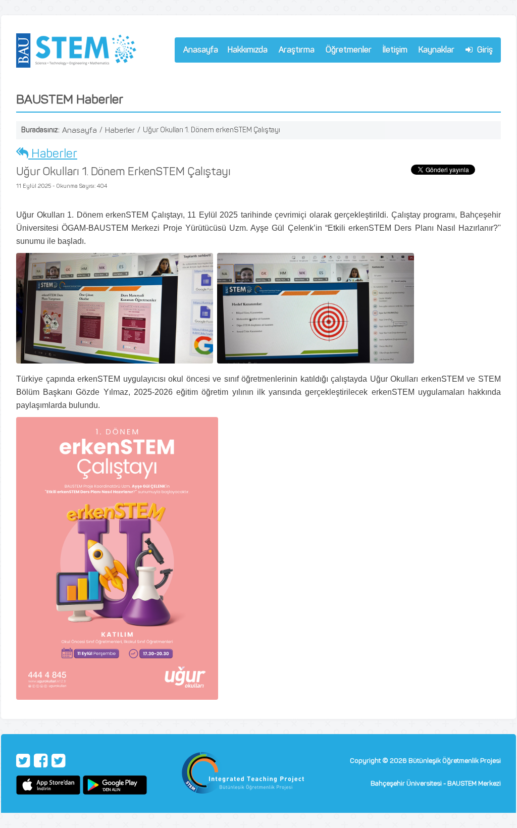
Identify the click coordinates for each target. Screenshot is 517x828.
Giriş (484, 50)
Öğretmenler (346, 51)
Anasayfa (200, 50)
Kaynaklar (436, 50)
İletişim (395, 50)
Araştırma (294, 51)
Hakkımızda (245, 51)
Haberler (120, 130)
